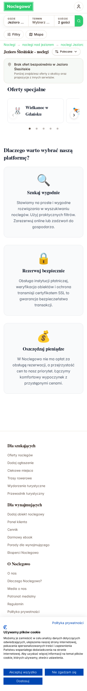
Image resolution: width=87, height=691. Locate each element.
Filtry (16, 34)
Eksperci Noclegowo (23, 552)
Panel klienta (17, 522)
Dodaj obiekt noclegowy (25, 514)
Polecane (66, 51)
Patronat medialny (21, 596)
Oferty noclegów (20, 455)
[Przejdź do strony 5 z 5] (57, 128)
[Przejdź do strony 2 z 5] (36, 128)
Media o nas (16, 589)
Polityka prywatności (68, 623)
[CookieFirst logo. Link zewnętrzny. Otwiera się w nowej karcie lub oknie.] (5, 627)
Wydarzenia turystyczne (26, 486)
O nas (11, 573)
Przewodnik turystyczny (25, 493)
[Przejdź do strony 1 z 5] (29, 128)
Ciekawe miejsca (20, 470)
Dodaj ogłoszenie (20, 463)
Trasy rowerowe (19, 478)
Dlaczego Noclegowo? (24, 581)
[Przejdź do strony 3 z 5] (43, 128)
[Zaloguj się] (78, 6)
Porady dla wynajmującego (28, 545)
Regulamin (15, 604)
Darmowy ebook (19, 537)
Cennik (12, 529)
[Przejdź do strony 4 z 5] (50, 128)
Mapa (38, 34)
